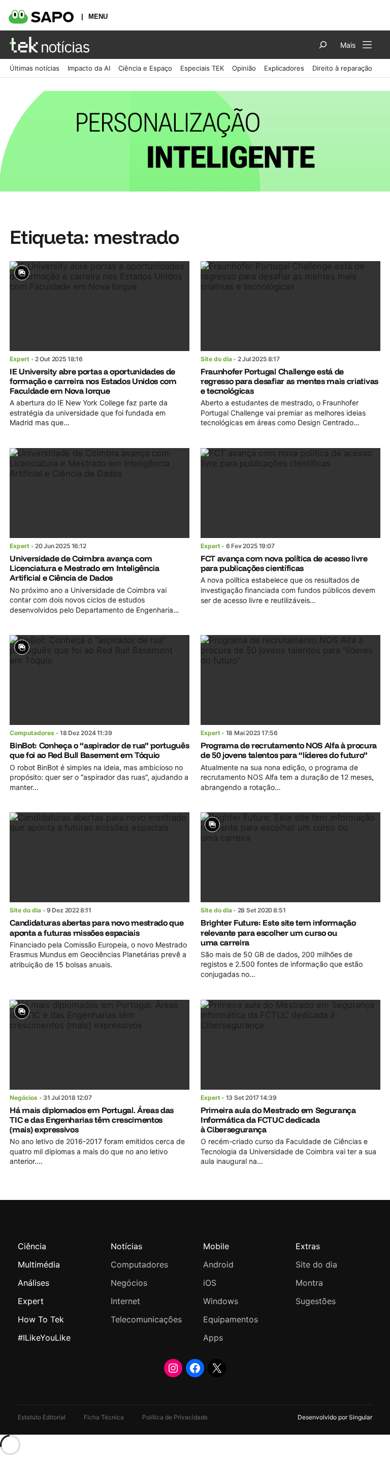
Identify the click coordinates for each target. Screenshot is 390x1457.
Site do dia (216, 359)
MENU (98, 16)
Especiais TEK (202, 68)
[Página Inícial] (49, 45)
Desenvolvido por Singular (335, 1417)
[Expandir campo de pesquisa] (323, 45)
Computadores (32, 733)
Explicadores (284, 68)
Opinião (244, 68)
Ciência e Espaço (145, 68)
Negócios (24, 1097)
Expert (19, 359)
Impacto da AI (89, 68)
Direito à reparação (342, 68)
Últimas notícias (34, 68)
